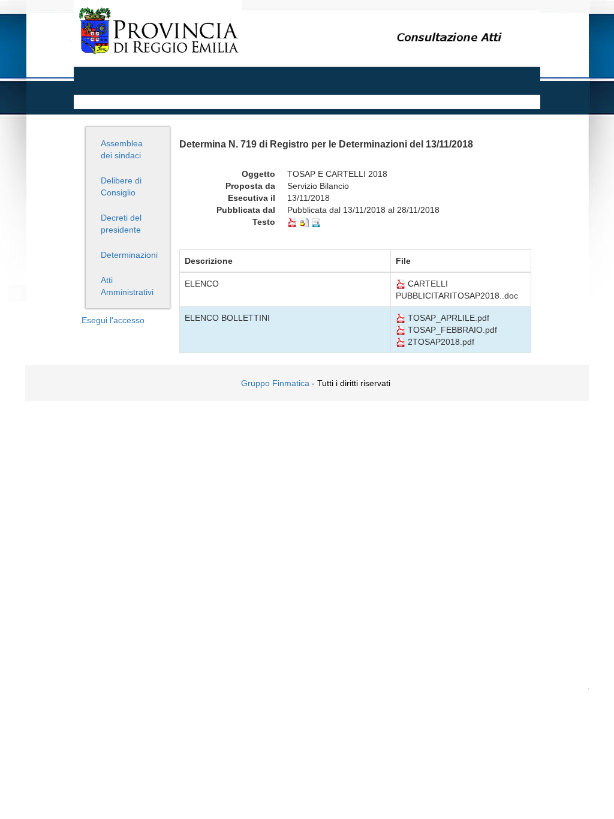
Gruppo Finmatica (275, 383)
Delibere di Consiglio (121, 186)
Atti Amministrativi (127, 286)
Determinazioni (129, 255)
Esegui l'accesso (113, 320)
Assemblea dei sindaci (122, 149)
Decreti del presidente (121, 223)
